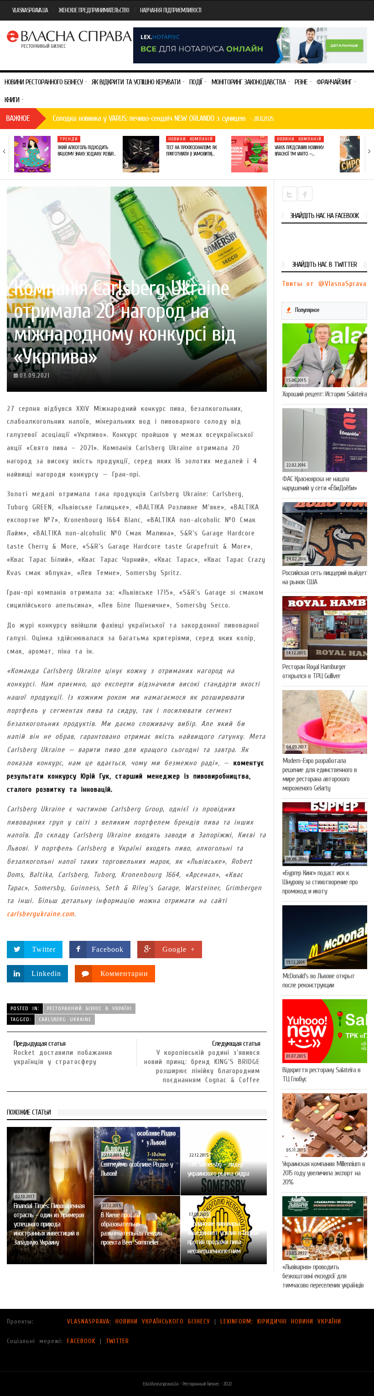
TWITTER (117, 1341)
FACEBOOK (81, 1341)
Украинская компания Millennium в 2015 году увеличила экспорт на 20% (323, 1173)
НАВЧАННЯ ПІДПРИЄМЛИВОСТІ (170, 10)
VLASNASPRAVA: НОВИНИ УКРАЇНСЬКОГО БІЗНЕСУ (138, 1321)
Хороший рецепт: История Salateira (324, 394)
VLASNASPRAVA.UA (30, 10)
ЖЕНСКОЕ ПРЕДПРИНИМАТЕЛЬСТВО (94, 10)
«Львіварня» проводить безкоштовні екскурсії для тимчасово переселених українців (323, 1276)
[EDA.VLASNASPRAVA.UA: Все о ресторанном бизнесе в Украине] (70, 38)
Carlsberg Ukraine (65, 1019)
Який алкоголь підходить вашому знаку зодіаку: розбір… (86, 151)
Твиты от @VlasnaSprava (324, 284)
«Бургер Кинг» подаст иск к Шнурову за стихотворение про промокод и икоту (320, 882)
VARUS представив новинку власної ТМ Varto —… (299, 151)
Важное (18, 118)
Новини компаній (190, 139)
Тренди (69, 139)
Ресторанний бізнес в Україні (89, 1008)
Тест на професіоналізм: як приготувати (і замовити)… (191, 151)
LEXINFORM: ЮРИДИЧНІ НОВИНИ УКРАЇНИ (280, 1321)
